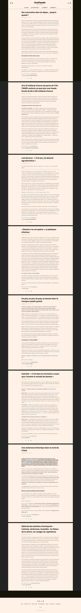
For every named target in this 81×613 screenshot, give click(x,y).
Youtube (23, 495)
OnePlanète (40, 2)
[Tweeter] (28, 78)
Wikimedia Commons (40, 487)
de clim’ (34, 396)
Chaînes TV (45, 7)
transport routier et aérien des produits (29, 414)
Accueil (27, 7)
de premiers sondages (28, 359)
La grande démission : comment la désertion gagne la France (35, 192)
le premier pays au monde (42, 314)
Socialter (45, 174)
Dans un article (24, 503)
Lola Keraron (34, 171)
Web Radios (53, 7)
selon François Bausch (29, 324)
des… (57, 71)
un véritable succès (53, 350)
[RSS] (12, 3)
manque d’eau (46, 422)
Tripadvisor (24, 61)
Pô (25, 461)
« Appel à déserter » (40, 181)
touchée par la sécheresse (31, 459)
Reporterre (25, 17)
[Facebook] (10, 3)
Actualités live (35, 7)
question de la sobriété (52, 393)
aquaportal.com (28, 501)
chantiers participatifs (50, 196)
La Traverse (42, 382)
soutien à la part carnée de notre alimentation (39, 411)
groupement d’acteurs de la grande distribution (31, 406)
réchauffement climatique (26, 401)
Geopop (29, 493)
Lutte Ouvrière (23, 534)
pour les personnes (52, 420)
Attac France (23, 93)
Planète (22, 17)
